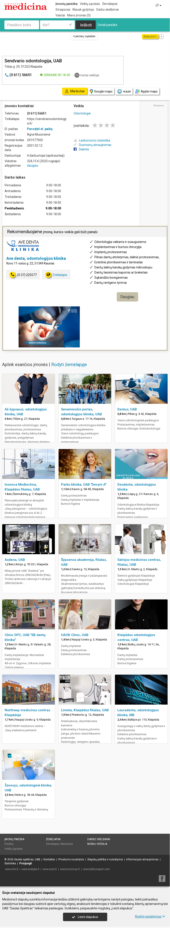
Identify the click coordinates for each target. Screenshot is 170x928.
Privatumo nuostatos (71, 859)
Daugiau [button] (127, 296)
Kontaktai (49, 859)
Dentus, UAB (127, 409)
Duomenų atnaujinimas (95, 145)
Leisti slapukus (87, 917)
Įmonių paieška (66, 4)
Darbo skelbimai (107, 9)
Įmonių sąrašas (85, 36)
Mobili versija (97, 843)
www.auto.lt (50, 869)
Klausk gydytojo (83, 9)
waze (127, 91)
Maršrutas (67, 843)
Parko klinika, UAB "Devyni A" (83, 485)
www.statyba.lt (30, 869)
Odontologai (82, 113)
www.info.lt (11, 869)
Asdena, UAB (15, 560)
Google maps (103, 91)
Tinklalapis (59, 275)
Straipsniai (62, 9)
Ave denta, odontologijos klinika (36, 258)
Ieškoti (86, 25)
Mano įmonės (79, 15)
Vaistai (60, 15)
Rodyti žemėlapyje (69, 364)
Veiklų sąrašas (90, 4)
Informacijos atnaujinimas (142, 859)
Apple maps (149, 91)
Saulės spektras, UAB (27, 859)
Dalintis (84, 149)
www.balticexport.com (96, 869)
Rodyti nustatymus (148, 916)
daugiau (32, 165)
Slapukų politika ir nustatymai (105, 859)
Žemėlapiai (109, 4)
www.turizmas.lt (70, 869)
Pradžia (8, 843)
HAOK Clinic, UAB (74, 635)
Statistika (10, 863)
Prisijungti (25, 863)
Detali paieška (107, 25)
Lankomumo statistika (94, 140)
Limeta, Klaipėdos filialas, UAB (85, 710)
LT (158, 5)
